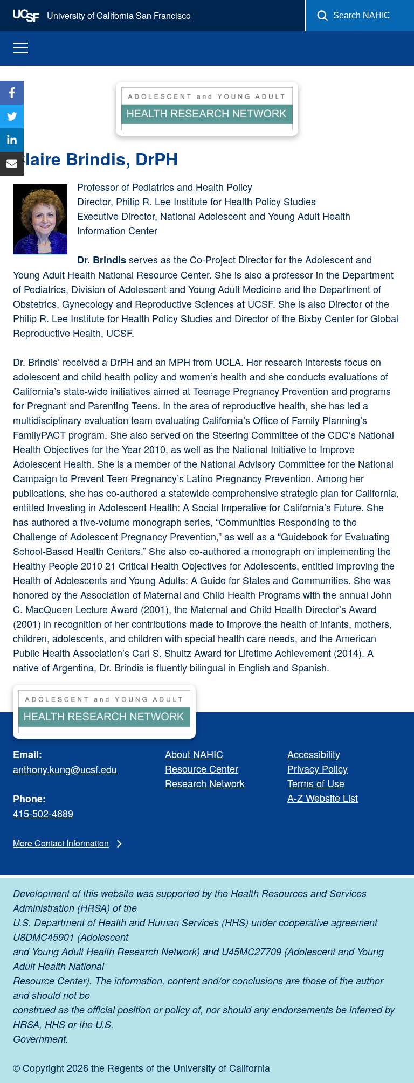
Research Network (205, 783)
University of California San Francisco (118, 15)
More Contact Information (61, 843)
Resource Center (201, 768)
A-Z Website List (322, 797)
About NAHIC (194, 754)
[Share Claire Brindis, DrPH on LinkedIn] (12, 140)
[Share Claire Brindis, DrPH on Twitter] (12, 116)
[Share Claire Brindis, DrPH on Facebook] (12, 93)
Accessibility (313, 754)
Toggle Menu (20, 48)
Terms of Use (315, 783)
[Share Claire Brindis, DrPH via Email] (12, 164)
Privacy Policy (317, 768)
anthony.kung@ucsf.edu (65, 769)
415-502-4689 (43, 813)
